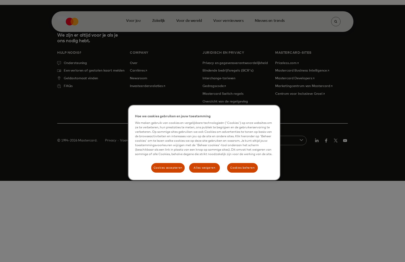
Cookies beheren (242, 167)
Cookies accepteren (168, 167)
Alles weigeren (204, 167)
